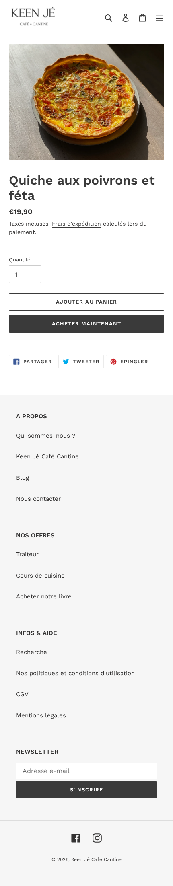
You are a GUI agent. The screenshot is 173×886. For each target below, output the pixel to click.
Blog (22, 477)
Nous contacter (38, 498)
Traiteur (27, 554)
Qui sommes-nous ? (45, 435)
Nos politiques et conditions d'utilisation (75, 673)
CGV (22, 694)
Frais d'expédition (76, 223)
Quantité (20, 260)
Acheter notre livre (44, 596)
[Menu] (159, 17)
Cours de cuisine (40, 575)
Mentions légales (41, 715)
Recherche (31, 652)
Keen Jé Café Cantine (47, 456)
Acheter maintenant (86, 324)
